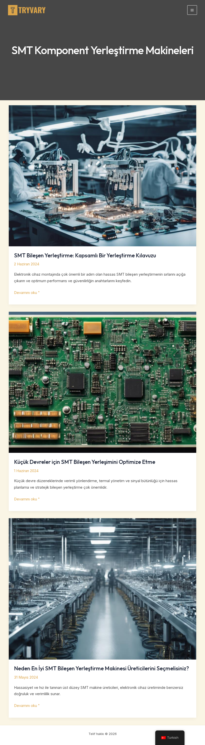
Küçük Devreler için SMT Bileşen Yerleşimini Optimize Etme (84, 461)
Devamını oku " (27, 293)
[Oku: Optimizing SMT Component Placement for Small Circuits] (102, 382)
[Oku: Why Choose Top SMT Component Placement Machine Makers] (102, 588)
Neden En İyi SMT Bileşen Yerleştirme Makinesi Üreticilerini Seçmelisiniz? (101, 668)
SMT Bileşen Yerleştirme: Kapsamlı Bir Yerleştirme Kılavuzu (85, 255)
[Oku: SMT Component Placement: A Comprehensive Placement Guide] (102, 175)
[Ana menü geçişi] (192, 10)
